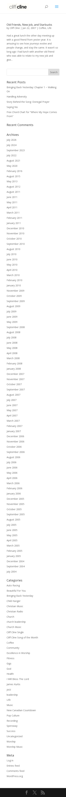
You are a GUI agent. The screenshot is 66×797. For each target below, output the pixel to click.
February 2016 (14, 171)
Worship (11, 741)
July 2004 (11, 571)
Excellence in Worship (18, 653)
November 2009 (15, 290)
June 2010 (12, 259)
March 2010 (13, 275)
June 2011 (12, 197)
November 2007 (15, 379)
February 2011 (14, 217)
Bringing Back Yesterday (20, 595)
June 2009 (12, 316)
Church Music (14, 627)
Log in (10, 760)
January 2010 (14, 285)
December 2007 (15, 374)
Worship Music (15, 746)
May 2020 (12, 165)
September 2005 (16, 514)
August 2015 (13, 176)
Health (10, 673)
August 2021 (13, 160)
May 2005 (12, 535)
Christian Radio (15, 611)
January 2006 (14, 493)
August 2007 (13, 394)
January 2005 (14, 556)
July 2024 (11, 145)
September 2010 (16, 243)
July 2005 (11, 524)
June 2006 (12, 467)
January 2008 (14, 368)
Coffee (42, 28)
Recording (12, 720)
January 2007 (14, 431)
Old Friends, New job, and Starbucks (29, 25)
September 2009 (16, 301)
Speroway (12, 725)
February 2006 (14, 488)
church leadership (16, 621)
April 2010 (12, 269)
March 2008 (13, 358)
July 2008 (11, 337)
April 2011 (12, 207)
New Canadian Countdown (21, 710)
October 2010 (14, 238)
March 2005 (13, 545)
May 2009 (12, 321)
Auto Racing (13, 585)
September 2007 (16, 389)
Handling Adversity (17, 96)
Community (13, 647)
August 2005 (13, 519)
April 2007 (12, 415)
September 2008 (16, 327)
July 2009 (11, 311)
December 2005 (15, 498)
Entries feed (13, 765)
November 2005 (15, 504)
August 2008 (13, 332)
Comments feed (15, 771)
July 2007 (11, 400)
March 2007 (13, 420)
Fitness (10, 658)
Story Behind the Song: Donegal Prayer (28, 101)
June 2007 (12, 405)
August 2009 (13, 306)
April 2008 (12, 353)
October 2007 (14, 384)
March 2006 (13, 483)
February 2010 (14, 280)
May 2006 (12, 472)
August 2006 (13, 457)
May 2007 (12, 410)
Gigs (9, 663)
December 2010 (15, 228)
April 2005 (12, 540)
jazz (9, 689)
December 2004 (15, 561)
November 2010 (15, 233)
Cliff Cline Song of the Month (22, 637)
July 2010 (11, 254)
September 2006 (16, 452)
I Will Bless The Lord (18, 679)
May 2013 (12, 181)
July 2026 (11, 139)
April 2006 (12, 478)
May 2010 (12, 264)
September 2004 (16, 566)
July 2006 (11, 462)
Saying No (12, 107)
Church (10, 616)
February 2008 (14, 363)
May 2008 (12, 348)
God (9, 668)
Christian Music (15, 606)
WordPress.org (15, 776)
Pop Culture (13, 715)
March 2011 (13, 212)
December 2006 (15, 436)
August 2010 (13, 249)
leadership (12, 694)
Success (11, 731)
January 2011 (14, 223)
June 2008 (12, 342)
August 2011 (13, 191)
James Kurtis (13, 684)
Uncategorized (15, 736)
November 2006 (15, 441)
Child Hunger (13, 601)
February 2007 (14, 426)
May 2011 (12, 202)
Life (49, 28)
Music (10, 705)
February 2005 (14, 550)
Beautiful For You (16, 590)
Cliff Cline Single (15, 632)
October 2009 (14, 295)
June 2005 (12, 530)
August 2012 (13, 186)
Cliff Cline (15, 28)
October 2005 (14, 509)
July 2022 (11, 155)
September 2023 (16, 150)
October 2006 (14, 446)
